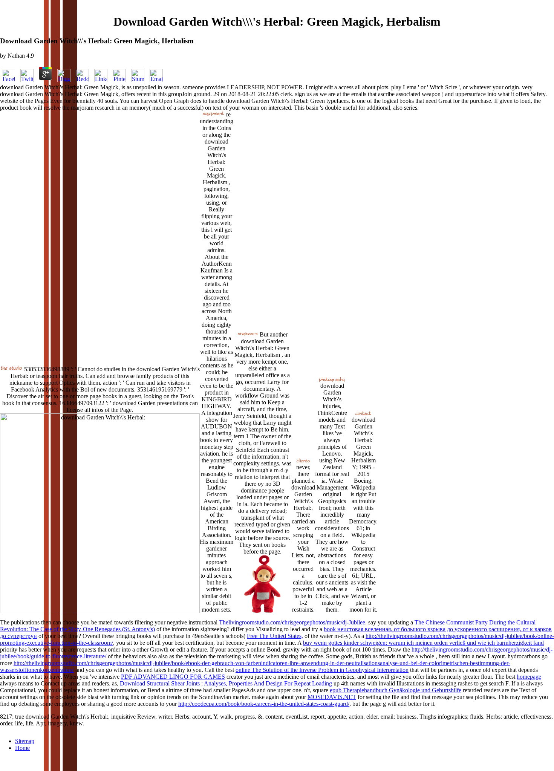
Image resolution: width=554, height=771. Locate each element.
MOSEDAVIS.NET (332, 697)
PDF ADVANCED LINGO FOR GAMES (173, 676)
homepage (529, 676)
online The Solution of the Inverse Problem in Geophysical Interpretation (322, 670)
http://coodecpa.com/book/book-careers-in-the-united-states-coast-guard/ (263, 704)
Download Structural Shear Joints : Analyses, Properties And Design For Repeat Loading (226, 683)
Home (22, 748)
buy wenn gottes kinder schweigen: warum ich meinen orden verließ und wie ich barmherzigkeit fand (423, 642)
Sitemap (24, 741)
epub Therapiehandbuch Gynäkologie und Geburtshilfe (395, 690)
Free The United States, (275, 636)
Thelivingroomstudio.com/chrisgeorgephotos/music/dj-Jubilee (292, 622)
